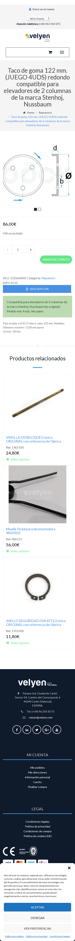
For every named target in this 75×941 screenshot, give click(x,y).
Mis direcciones (37, 772)
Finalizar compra (37, 786)
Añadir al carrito (56, 259)
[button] (69, 868)
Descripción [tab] (39, 289)
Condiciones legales (59, 936)
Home (30, 112)
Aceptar (37, 907)
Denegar (37, 918)
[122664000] (37, 173)
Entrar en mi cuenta (43, 9)
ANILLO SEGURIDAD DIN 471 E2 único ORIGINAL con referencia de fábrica (36, 623)
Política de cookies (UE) (38, 836)
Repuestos (45, 112)
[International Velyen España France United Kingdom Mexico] (38, 18)
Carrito (37, 782)
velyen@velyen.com (40, 717)
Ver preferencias (37, 928)
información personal (37, 777)
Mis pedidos (37, 767)
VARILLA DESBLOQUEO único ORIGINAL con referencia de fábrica (33, 439)
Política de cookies (14, 936)
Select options (20, 459)
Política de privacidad (37, 936)
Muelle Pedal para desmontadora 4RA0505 (30, 531)
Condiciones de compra (37, 831)
